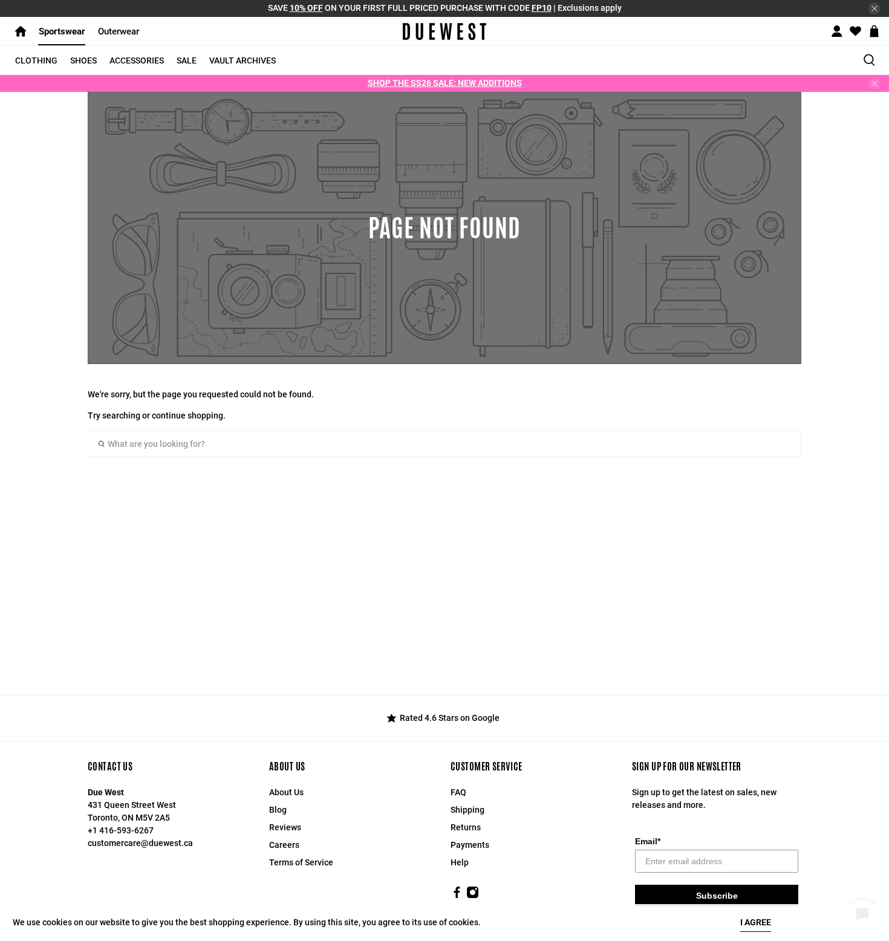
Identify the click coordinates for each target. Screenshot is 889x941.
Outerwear (118, 31)
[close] (874, 8)
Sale (187, 60)
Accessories (136, 60)
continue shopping (187, 415)
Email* (647, 841)
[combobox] (444, 444)
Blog (278, 810)
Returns (466, 827)
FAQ (458, 792)
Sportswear (62, 31)
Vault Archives (242, 60)
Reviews (285, 827)
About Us (286, 792)
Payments (470, 845)
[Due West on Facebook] (457, 895)
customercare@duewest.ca (140, 843)
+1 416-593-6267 (121, 830)
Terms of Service (301, 862)
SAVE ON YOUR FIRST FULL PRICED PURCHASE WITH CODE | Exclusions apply (445, 8)
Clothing (36, 60)
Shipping (467, 810)
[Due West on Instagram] (472, 895)
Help (460, 862)
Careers (284, 845)
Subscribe (717, 895)
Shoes (83, 60)
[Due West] (444, 31)
